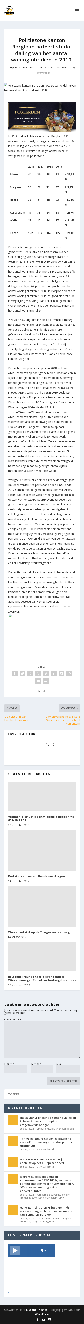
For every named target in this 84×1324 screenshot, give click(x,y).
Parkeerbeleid (44, 1194)
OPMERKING (12, 1019)
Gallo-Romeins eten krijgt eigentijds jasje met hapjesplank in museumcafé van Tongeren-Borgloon (46, 1211)
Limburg (41, 1128)
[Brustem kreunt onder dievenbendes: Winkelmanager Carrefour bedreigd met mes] (42, 956)
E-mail (36, 1063)
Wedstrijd (48, 1149)
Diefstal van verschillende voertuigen (36, 876)
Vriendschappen (65, 1128)
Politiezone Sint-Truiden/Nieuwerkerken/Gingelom (45, 1196)
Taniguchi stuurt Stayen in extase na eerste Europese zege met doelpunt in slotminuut (46, 1142)
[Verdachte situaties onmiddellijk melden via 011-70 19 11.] (42, 796)
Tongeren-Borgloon (43, 1221)
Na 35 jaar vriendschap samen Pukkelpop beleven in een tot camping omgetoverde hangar (48, 1121)
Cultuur (41, 1218)
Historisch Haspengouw (59, 1218)
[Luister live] (15, 1250)
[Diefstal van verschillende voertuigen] (42, 850)
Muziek (51, 1128)
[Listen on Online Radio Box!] (51, 1250)
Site (58, 1063)
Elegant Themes (36, 1310)
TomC (32, 67)
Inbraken (62, 67)
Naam (9, 1063)
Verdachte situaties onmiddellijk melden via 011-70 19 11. (41, 818)
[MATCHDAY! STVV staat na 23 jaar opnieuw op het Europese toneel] (13, 1162)
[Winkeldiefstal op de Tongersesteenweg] (42, 906)
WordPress (42, 1314)
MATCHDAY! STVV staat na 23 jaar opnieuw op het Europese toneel (43, 1161)
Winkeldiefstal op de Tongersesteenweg (39, 932)
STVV (39, 1149)
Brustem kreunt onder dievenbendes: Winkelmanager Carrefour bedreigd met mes (42, 978)
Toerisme (25, 1221)
